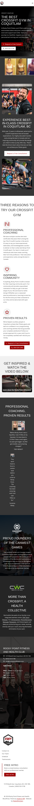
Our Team (5, 754)
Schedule (5, 756)
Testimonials (6, 759)
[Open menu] (32, 3)
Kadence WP (21, 799)
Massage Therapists (9, 622)
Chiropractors (15, 620)
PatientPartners (18, 801)
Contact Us (5, 751)
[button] (17, 383)
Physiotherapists (26, 620)
